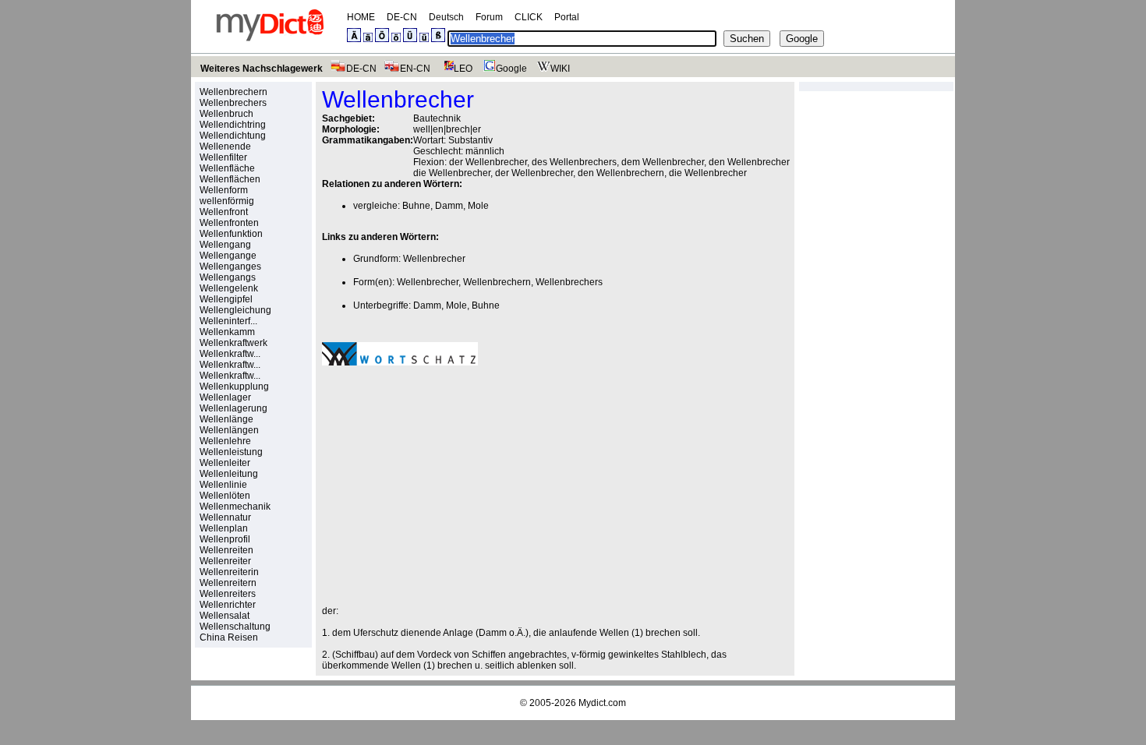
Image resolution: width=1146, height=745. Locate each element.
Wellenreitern (228, 582)
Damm (449, 205)
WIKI (560, 68)
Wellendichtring (233, 124)
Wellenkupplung (234, 386)
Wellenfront (224, 212)
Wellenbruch (226, 113)
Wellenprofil (225, 539)
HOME (361, 17)
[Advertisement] (453, 485)
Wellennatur (225, 517)
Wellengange (228, 255)
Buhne (416, 205)
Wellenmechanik (235, 506)
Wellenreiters (228, 593)
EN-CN (415, 68)
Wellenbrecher (434, 258)
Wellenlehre (225, 441)
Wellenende (225, 146)
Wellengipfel (226, 299)
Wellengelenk (229, 288)
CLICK (529, 17)
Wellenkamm (227, 332)
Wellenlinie (223, 484)
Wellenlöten (225, 495)
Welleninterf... (228, 321)
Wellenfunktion (231, 233)
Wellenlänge (226, 419)
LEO (463, 68)
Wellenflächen (230, 179)
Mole (478, 205)
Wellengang (225, 244)
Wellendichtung (233, 135)
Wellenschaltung (235, 626)
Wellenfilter (223, 157)
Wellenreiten (226, 550)
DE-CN (402, 17)
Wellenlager (225, 397)
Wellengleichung (235, 310)
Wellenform (224, 190)
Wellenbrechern (233, 92)
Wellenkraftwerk (233, 342)
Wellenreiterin (229, 572)
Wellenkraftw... (230, 353)
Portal (566, 17)
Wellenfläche (227, 168)
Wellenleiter (225, 462)
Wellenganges (230, 266)
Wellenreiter (225, 561)
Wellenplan (224, 528)
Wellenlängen (229, 430)
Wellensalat (224, 615)
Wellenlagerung (233, 408)
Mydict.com (602, 702)
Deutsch (446, 17)
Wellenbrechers (233, 102)
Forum (489, 17)
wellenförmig (227, 201)
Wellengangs (228, 277)
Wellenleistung (231, 452)
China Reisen (229, 637)
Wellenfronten (229, 222)
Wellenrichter (228, 604)
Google (511, 68)
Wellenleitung (229, 473)
